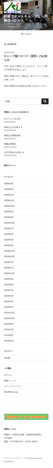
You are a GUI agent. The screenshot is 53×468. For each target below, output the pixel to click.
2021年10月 (9, 318)
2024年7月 (9, 228)
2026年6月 (9, 183)
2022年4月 (9, 301)
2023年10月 (9, 256)
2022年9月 (9, 279)
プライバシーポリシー (13, 458)
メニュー (28, 34)
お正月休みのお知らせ (14, 152)
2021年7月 (9, 329)
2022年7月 (9, 290)
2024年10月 (9, 223)
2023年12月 (9, 251)
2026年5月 (9, 189)
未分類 (7, 358)
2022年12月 (9, 273)
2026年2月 (9, 195)
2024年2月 (9, 245)
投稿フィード (10, 380)
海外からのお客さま (13, 127)
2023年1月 (9, 268)
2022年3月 (9, 307)
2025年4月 (9, 211)
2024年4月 (9, 234)
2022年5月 (9, 296)
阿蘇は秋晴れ (10, 144)
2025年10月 (9, 206)
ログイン (8, 375)
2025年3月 (9, 217)
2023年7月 (9, 262)
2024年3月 (9, 240)
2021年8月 (9, 324)
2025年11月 (9, 200)
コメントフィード (12, 386)
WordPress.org (11, 392)
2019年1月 (9, 341)
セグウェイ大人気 (12, 119)
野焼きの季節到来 (12, 135)
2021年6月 (9, 335)
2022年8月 (9, 284)
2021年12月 (9, 312)
